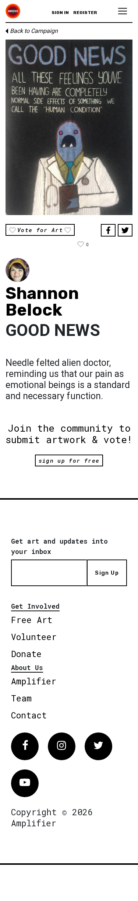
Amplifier (33, 681)
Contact (29, 715)
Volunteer (34, 636)
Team (21, 698)
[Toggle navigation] (122, 11)
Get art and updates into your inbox (59, 546)
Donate (26, 653)
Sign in (60, 12)
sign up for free (69, 460)
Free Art (31, 619)
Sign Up (106, 573)
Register (85, 12)
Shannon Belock (42, 301)
